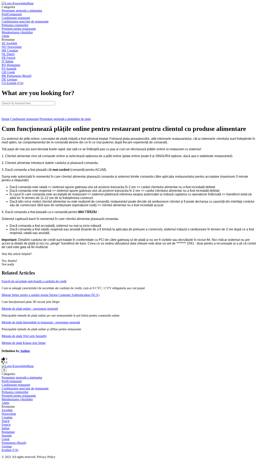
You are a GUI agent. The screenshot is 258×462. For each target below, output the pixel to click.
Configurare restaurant (24, 119)
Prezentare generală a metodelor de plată (65, 119)
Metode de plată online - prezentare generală (30, 308)
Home (5, 119)
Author (25, 351)
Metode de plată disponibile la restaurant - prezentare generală (41, 322)
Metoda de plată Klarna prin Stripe (24, 343)
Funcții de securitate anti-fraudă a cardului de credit (34, 281)
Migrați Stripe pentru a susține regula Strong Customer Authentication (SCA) (50, 295)
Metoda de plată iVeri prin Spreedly (24, 336)
